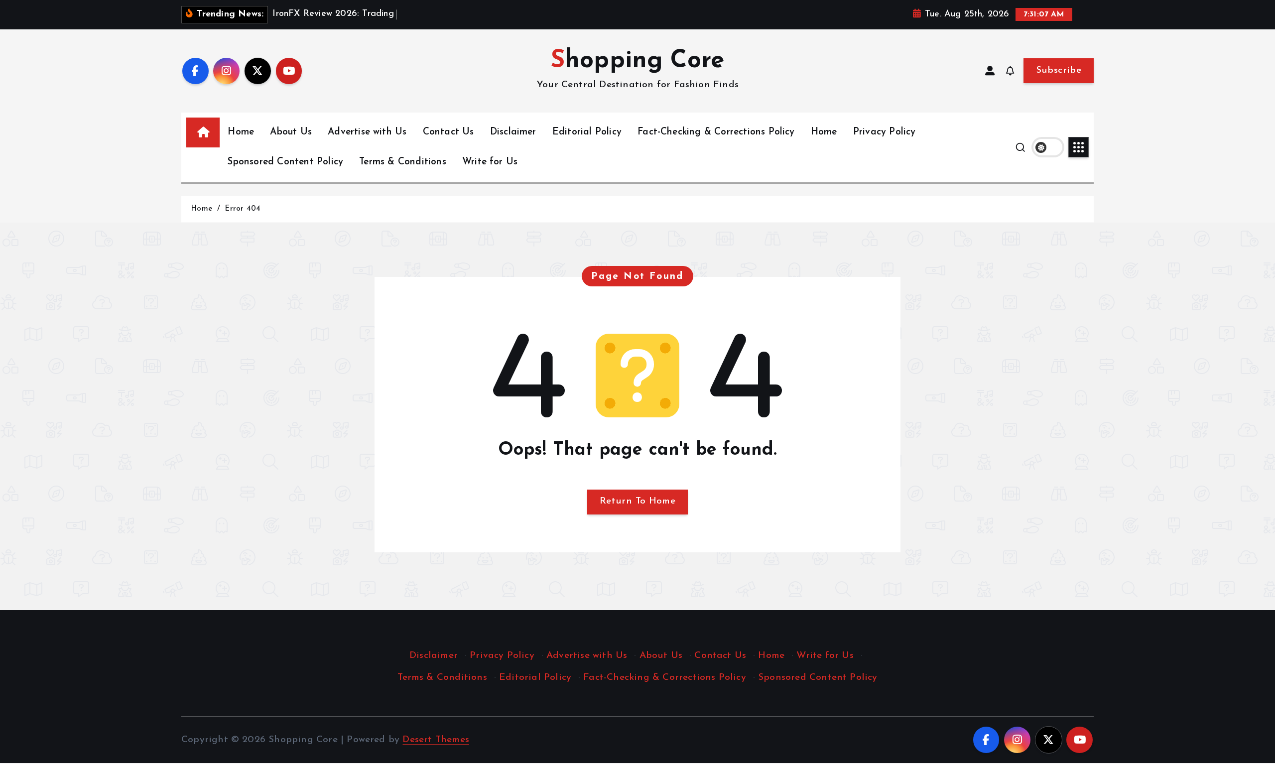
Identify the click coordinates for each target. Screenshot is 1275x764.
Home (241, 132)
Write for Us (489, 162)
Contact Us (448, 132)
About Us (291, 132)
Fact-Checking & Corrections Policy (716, 132)
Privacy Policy (884, 132)
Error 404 (242, 209)
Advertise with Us (367, 132)
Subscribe (1058, 70)
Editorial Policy (587, 132)
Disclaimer (513, 132)
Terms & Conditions (402, 162)
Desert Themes (435, 740)
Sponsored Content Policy (285, 162)
